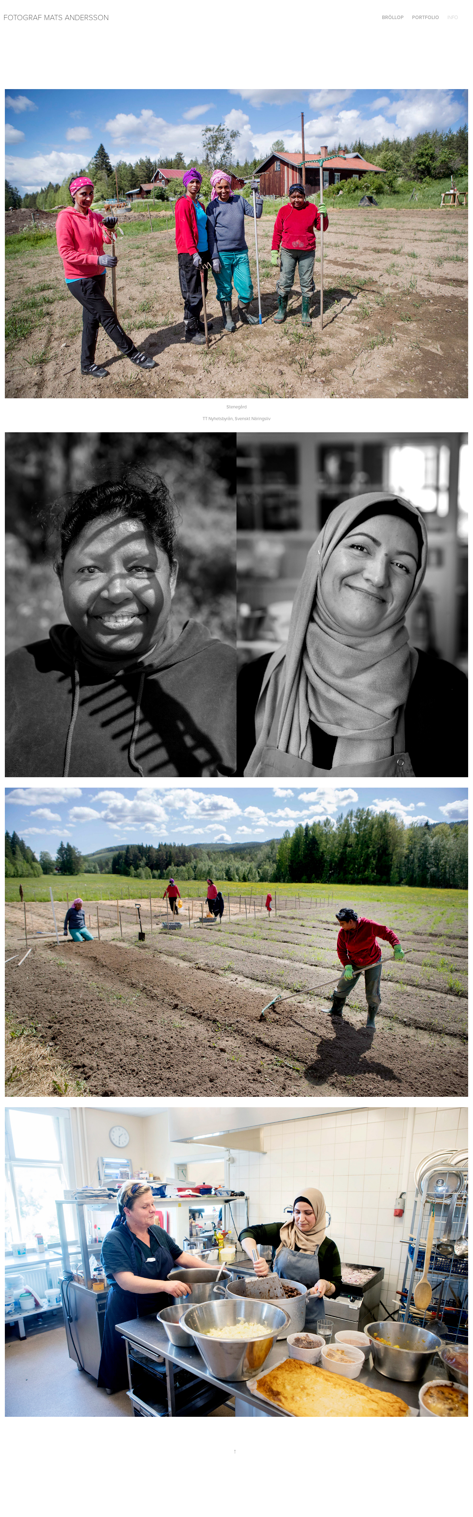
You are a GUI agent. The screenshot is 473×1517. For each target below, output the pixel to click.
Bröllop (393, 17)
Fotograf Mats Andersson (56, 17)
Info (452, 17)
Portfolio (425, 17)
